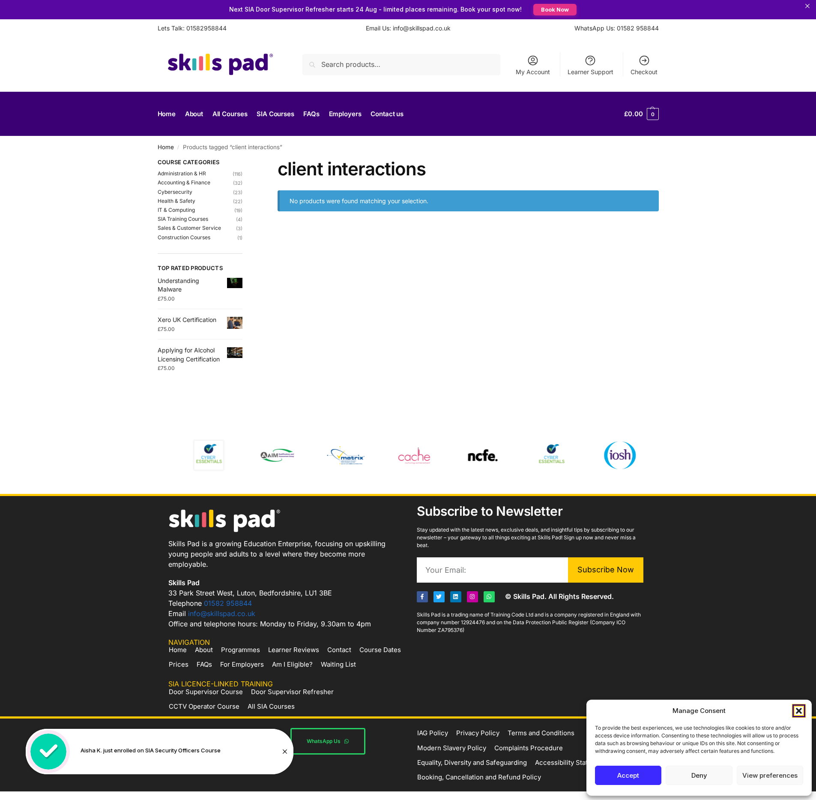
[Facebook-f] (422, 596)
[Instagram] (472, 596)
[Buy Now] (159, 751)
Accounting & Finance (184, 182)
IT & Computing (176, 210)
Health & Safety (176, 201)
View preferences (770, 775)
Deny (699, 775)
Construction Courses (184, 237)
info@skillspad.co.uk (221, 613)
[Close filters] (245, 163)
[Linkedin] (455, 596)
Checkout (644, 71)
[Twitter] (439, 596)
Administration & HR (182, 173)
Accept (628, 775)
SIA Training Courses (183, 219)
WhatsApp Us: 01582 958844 (616, 28)
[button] (799, 711)
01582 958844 (228, 603)
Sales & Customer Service (189, 228)
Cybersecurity (175, 192)
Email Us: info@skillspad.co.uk (408, 28)
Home (166, 147)
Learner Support (590, 71)
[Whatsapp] (489, 596)
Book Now (555, 9)
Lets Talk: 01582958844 (192, 28)
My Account (533, 71)
